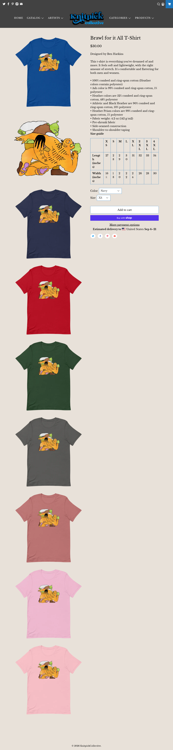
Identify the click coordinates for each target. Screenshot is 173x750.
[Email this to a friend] (114, 236)
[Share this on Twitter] (93, 236)
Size (93, 197)
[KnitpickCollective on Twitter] (5, 4)
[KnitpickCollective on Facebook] (9, 4)
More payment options (125, 224)
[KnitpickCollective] (86, 18)
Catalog (33, 18)
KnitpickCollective (90, 746)
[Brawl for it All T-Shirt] (48, 72)
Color (94, 190)
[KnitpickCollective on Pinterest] (13, 4)
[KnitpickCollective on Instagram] (17, 4)
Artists (54, 18)
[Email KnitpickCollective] (22, 4)
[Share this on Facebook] (100, 236)
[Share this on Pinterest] (107, 236)
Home (18, 18)
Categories (118, 18)
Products (143, 18)
